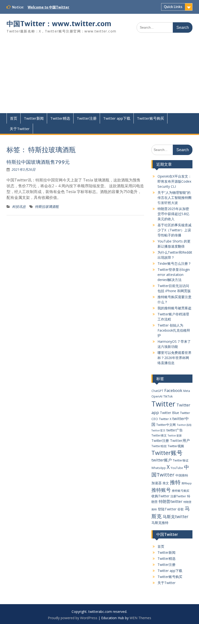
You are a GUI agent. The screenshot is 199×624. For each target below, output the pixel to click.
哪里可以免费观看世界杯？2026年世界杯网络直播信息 (174, 357)
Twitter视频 (176, 446)
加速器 (156, 483)
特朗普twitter (170, 501)
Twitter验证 (181, 460)
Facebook (173, 390)
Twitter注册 (87, 118)
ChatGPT (157, 391)
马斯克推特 (159, 522)
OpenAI (156, 396)
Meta (186, 391)
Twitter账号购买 (150, 118)
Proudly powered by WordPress (72, 618)
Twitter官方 (158, 430)
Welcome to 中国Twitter (48, 7)
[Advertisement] (99, 77)
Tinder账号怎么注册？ (174, 263)
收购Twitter (160, 496)
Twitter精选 (60, 118)
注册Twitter (178, 496)
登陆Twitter (167, 509)
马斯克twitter (175, 516)
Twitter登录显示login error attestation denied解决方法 (174, 274)
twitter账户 (161, 460)
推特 (175, 482)
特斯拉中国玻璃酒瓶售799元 (38, 162)
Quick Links (173, 7)
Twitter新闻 (34, 118)
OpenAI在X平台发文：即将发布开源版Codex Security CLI (174, 181)
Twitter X (165, 419)
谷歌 (180, 509)
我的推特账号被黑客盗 (174, 308)
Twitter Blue (169, 412)
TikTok (168, 396)
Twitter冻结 (184, 425)
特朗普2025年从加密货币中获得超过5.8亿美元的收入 (173, 213)
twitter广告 (174, 430)
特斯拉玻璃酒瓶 (47, 206)
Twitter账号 (166, 453)
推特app (187, 483)
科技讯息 (19, 206)
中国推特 (181, 475)
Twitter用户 (180, 440)
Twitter (163, 404)
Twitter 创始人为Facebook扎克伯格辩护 (174, 330)
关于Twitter (20, 128)
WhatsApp (158, 468)
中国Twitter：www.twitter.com (59, 23)
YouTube (177, 468)
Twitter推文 (159, 435)
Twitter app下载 (116, 118)
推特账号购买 (180, 490)
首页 (13, 118)
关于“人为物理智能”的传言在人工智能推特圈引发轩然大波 (174, 197)
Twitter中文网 (166, 424)
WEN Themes (140, 618)
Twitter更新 (175, 435)
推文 (166, 483)
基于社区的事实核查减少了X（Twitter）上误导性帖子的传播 (174, 230)
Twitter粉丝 (159, 446)
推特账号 (161, 490)
